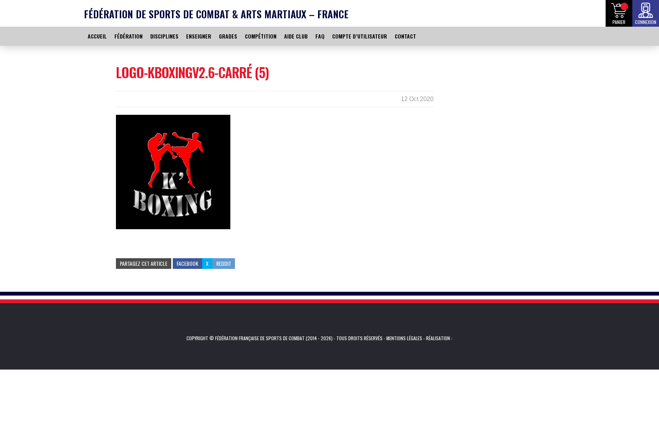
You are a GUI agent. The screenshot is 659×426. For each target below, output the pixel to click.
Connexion (645, 22)
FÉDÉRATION (128, 36)
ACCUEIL (97, 36)
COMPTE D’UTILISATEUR (359, 36)
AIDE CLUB (296, 36)
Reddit (223, 263)
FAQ (320, 36)
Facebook (187, 263)
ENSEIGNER (198, 36)
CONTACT (405, 36)
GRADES (228, 36)
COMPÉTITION (260, 36)
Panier (618, 22)
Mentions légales (404, 338)
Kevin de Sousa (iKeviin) (464, 338)
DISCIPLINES (164, 36)
